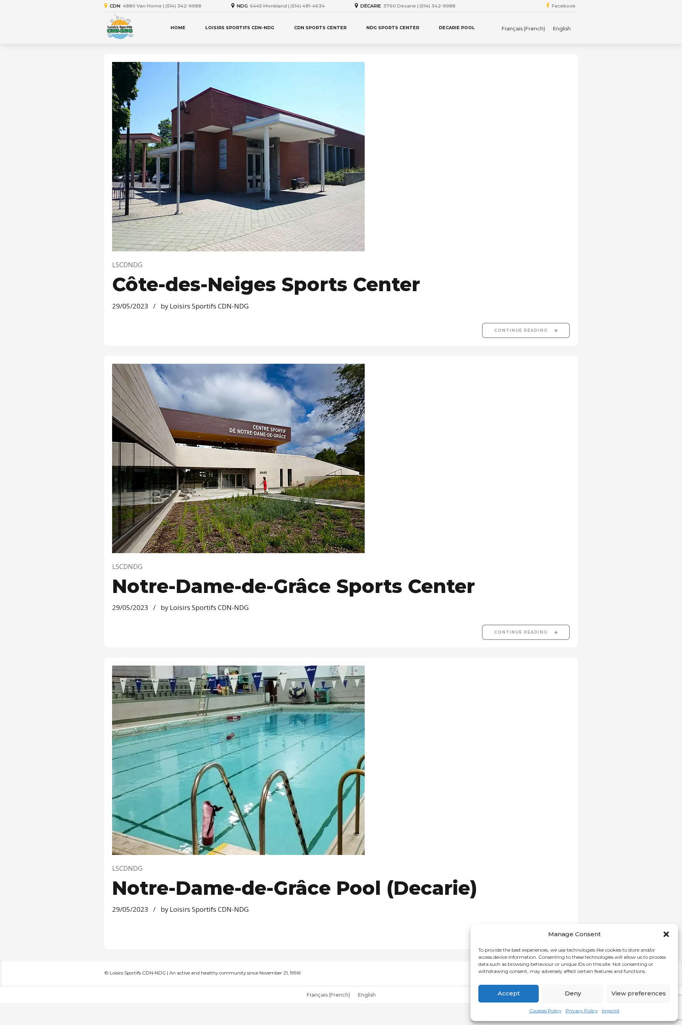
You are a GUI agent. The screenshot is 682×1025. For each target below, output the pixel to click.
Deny (573, 993)
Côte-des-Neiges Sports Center (266, 284)
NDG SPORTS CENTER (392, 27)
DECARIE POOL (457, 27)
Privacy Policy (582, 1011)
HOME (177, 27)
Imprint (611, 1011)
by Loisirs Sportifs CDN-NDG (205, 305)
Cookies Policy (545, 1011)
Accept (509, 993)
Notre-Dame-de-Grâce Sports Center (293, 586)
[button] (666, 934)
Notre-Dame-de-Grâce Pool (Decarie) (294, 888)
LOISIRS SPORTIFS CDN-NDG (239, 27)
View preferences (638, 993)
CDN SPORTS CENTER (320, 27)
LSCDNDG (127, 264)
